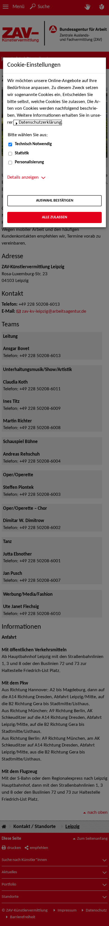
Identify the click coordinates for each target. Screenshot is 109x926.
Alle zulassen (54, 217)
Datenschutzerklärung (40, 122)
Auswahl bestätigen (54, 200)
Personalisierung (29, 162)
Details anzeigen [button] (23, 177)
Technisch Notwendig (33, 144)
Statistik (22, 153)
